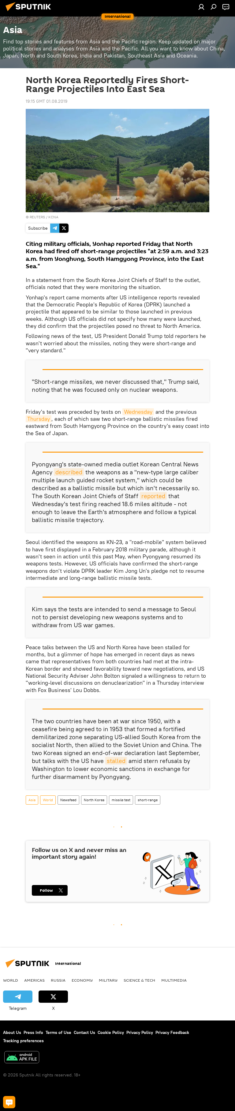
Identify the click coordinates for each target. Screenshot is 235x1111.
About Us (12, 1032)
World (48, 800)
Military (108, 980)
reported (153, 496)
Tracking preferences (23, 1040)
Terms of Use (58, 1032)
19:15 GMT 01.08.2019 (46, 101)
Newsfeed (68, 800)
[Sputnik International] (30, 12)
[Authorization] (201, 7)
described (68, 472)
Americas (34, 980)
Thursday (38, 418)
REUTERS (37, 217)
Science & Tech (139, 980)
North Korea (94, 800)
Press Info (33, 1032)
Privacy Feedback (172, 1032)
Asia (31, 800)
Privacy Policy (139, 1032)
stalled (116, 761)
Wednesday (138, 411)
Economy (82, 980)
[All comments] (9, 1102)
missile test (121, 800)
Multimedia (174, 980)
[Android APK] (22, 1058)
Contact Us (84, 1032)
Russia (58, 980)
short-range (148, 800)
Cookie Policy (111, 1032)
